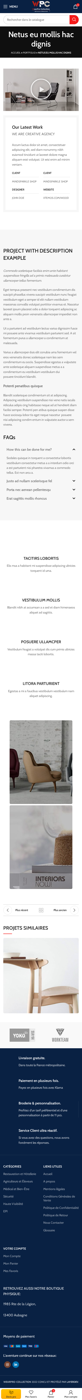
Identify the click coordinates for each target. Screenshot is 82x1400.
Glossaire (49, 1230)
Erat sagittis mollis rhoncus (27, 498)
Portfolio (29, 52)
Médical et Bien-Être (16, 1189)
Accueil (16, 52)
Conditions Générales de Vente (59, 1198)
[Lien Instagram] (7, 1364)
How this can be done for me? (29, 449)
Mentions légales (54, 1189)
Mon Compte (12, 1256)
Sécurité (8, 1196)
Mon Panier (10, 1263)
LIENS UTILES (52, 1166)
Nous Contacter (53, 1223)
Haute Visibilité (13, 1204)
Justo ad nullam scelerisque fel (29, 481)
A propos (49, 1181)
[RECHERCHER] (74, 19)
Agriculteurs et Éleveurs (18, 1181)
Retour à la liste (41, 910)
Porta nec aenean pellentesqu (29, 490)
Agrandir (75, 941)
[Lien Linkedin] (15, 1364)
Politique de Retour (55, 1215)
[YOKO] (22, 1035)
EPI (5, 1211)
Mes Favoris (10, 1271)
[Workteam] (60, 1035)
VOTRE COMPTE (14, 1249)
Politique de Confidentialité (61, 1208)
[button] (41, 89)
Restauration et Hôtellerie (19, 1174)
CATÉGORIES (12, 1166)
